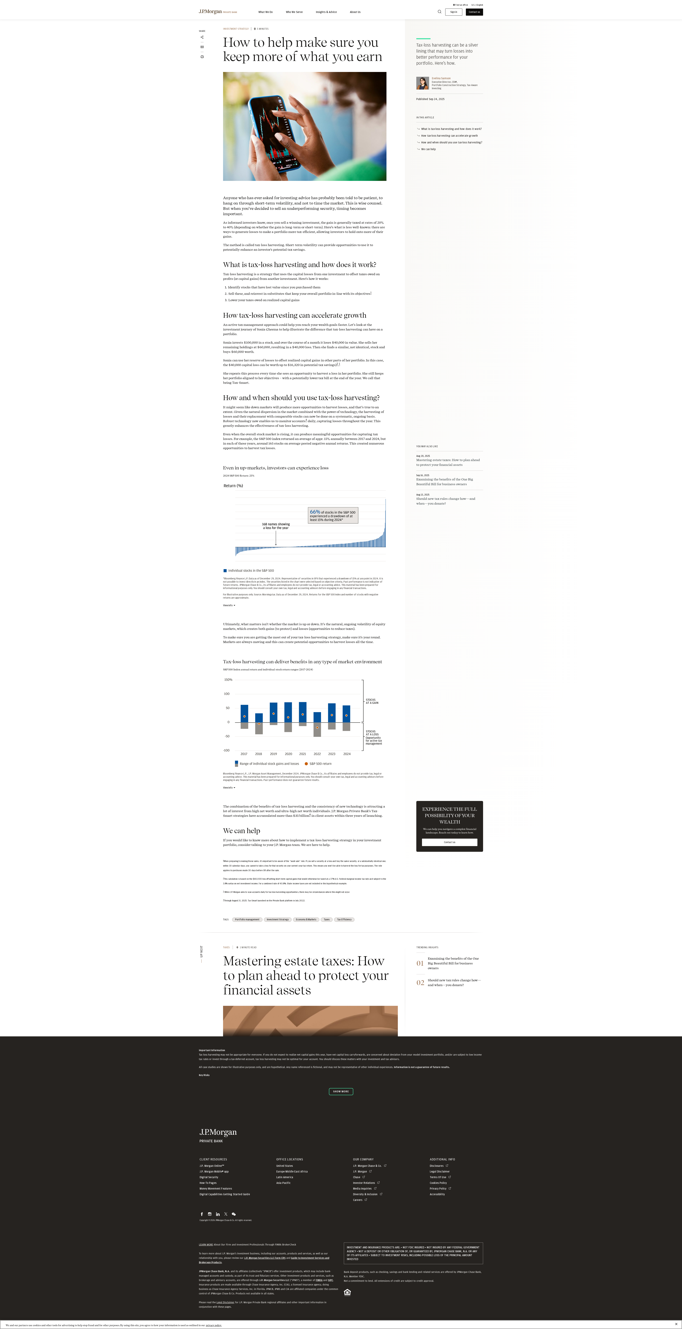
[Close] (676, 1324)
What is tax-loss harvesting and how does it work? (451, 129)
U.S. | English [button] (477, 5)
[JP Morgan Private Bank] (218, 1141)
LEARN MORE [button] (206, 1244)
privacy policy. (214, 1325)
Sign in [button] (453, 12)
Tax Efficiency (344, 919)
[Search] (439, 12)
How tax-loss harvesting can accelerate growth (449, 135)
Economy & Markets (306, 919)
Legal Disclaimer (225, 1302)
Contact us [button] (474, 12)
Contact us (449, 842)
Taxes (327, 919)
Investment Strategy (236, 28)
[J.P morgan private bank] (218, 12)
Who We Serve (294, 12)
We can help (428, 149)
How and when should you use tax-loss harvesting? (451, 142)
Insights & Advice (326, 12)
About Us (355, 12)
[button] (460, 5)
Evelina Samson (441, 78)
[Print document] (202, 57)
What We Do (265, 12)
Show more (341, 1091)
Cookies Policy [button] (438, 1183)
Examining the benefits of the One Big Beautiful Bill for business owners (453, 963)
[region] (341, 1324)
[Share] (202, 37)
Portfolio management (247, 919)
